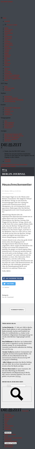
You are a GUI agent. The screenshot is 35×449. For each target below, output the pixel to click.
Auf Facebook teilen (14, 278)
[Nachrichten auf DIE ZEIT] (11, 146)
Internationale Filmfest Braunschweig (14, 357)
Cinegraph (5, 359)
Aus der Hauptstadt (8, 297)
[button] (3, 18)
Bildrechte (8, 432)
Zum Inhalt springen (7, 1)
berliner (7, 287)
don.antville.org (7, 349)
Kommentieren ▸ (17, 309)
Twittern (10, 283)
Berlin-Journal (13, 174)
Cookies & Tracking (10, 443)
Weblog (17, 376)
